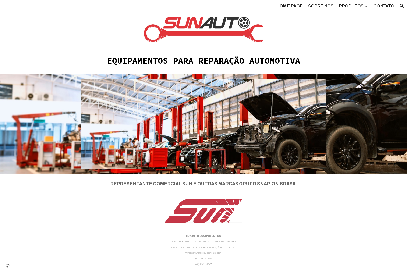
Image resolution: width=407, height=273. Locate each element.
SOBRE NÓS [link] (320, 6)
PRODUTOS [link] (351, 6)
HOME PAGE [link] (289, 6)
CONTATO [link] (384, 6)
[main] (203, 61)
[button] (402, 6)
